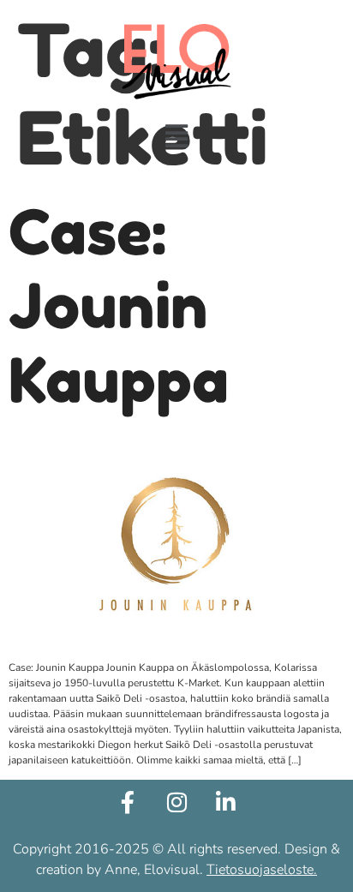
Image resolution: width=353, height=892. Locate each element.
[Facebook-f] (127, 802)
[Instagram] (176, 802)
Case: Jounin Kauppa (119, 306)
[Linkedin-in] (225, 802)
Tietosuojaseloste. (261, 869)
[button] (177, 136)
